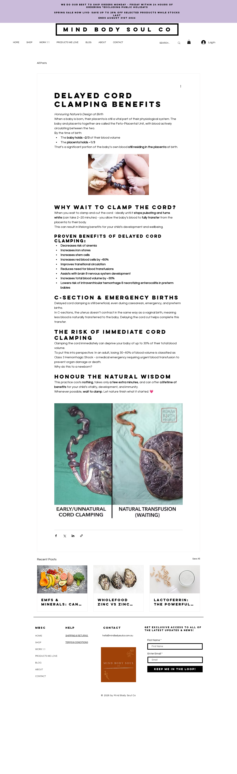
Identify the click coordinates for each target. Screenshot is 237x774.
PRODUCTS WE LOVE (43, 656)
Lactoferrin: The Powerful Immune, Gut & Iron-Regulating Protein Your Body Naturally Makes (174, 602)
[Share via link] (81, 535)
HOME (38, 635)
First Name (153, 640)
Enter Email (154, 653)
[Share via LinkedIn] (73, 535)
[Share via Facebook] (56, 535)
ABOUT (39, 669)
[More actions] (181, 86)
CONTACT (40, 676)
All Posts (42, 63)
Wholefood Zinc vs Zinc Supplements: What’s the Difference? (115, 602)
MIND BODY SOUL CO (118, 29)
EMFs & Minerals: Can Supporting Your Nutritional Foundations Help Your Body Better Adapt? (61, 602)
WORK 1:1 (40, 649)
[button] (30, 42)
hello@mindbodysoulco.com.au (117, 635)
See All (196, 559)
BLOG (38, 662)
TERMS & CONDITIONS (76, 642)
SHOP (38, 642)
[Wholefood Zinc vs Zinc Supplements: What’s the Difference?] (119, 579)
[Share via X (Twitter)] (64, 535)
